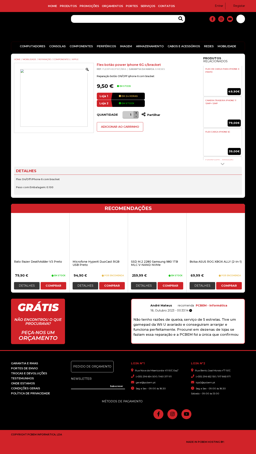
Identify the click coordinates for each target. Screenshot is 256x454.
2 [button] (170, 341)
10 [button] (212, 341)
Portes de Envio (24, 368)
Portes (132, 6)
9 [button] (207, 341)
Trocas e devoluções (29, 373)
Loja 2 (103, 103)
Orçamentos (112, 6)
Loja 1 (104, 96)
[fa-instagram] (221, 19)
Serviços (148, 6)
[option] (222, 86)
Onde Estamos (23, 383)
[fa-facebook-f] (212, 19)
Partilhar (153, 115)
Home (52, 6)
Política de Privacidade (30, 393)
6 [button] (191, 341)
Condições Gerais (25, 388)
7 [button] (196, 341)
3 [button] (175, 341)
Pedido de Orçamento (92, 366)
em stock (127, 103)
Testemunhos (22, 378)
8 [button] (201, 341)
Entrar (219, 6)
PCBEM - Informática (211, 305)
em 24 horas (129, 96)
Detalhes (27, 285)
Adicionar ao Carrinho (120, 127)
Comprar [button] (53, 285)
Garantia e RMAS (24, 363)
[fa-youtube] (230, 19)
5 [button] (186, 341)
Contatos (166, 6)
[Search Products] (180, 18)
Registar (239, 6)
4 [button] (181, 341)
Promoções (89, 6)
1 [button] (165, 341)
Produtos (68, 6)
